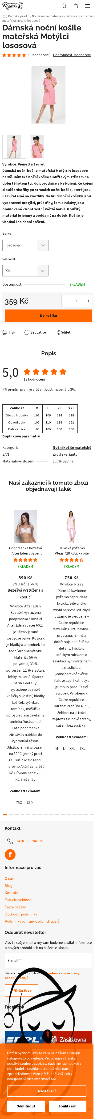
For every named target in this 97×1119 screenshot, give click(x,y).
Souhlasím (67, 1106)
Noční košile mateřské (72, 447)
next (92, 582)
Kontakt (11, 892)
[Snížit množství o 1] (65, 301)
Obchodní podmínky (21, 914)
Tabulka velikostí (18, 900)
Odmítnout (25, 1106)
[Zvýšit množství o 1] (88, 301)
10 (63, 814)
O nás (9, 878)
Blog (8, 885)
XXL (72, 748)
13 (80, 814)
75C (19, 802)
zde (53, 1079)
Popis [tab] (48, 353)
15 (92, 814)
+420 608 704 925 (29, 841)
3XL (82, 748)
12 (75, 814)
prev (5, 582)
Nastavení (47, 1091)
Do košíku (48, 315)
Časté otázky (15, 907)
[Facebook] (10, 854)
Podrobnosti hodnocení (72, 55)
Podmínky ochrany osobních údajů (32, 921)
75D (30, 802)
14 (86, 814)
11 (69, 814)
